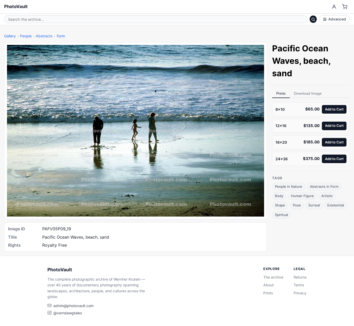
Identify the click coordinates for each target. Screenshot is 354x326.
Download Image (308, 93)
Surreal (314, 205)
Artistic (327, 196)
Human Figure (302, 196)
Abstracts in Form (324, 186)
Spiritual (281, 214)
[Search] (313, 19)
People (26, 36)
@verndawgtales (67, 313)
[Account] (334, 7)
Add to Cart (334, 109)
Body (279, 196)
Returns (300, 277)
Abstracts (44, 36)
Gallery (10, 36)
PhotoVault (16, 6)
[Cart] (345, 7)
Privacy (300, 293)
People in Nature (288, 186)
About (268, 285)
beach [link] (315, 61)
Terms (299, 285)
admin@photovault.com (73, 305)
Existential (335, 205)
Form (61, 36)
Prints (281, 93)
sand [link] (282, 73)
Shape (280, 205)
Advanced (337, 19)
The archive (273, 277)
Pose (297, 205)
